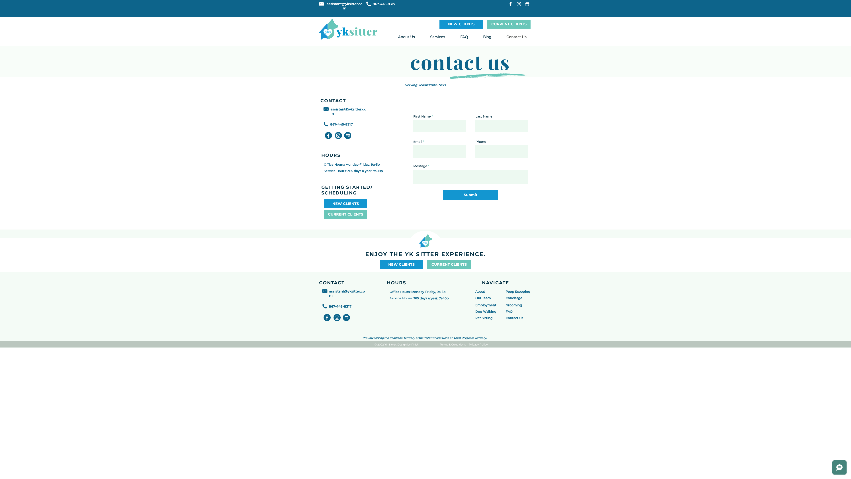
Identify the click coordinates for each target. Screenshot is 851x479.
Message (420, 166)
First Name (422, 116)
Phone (481, 141)
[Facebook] (510, 4)
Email (417, 141)
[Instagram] (519, 4)
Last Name (484, 116)
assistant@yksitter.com (345, 6)
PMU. (415, 344)
